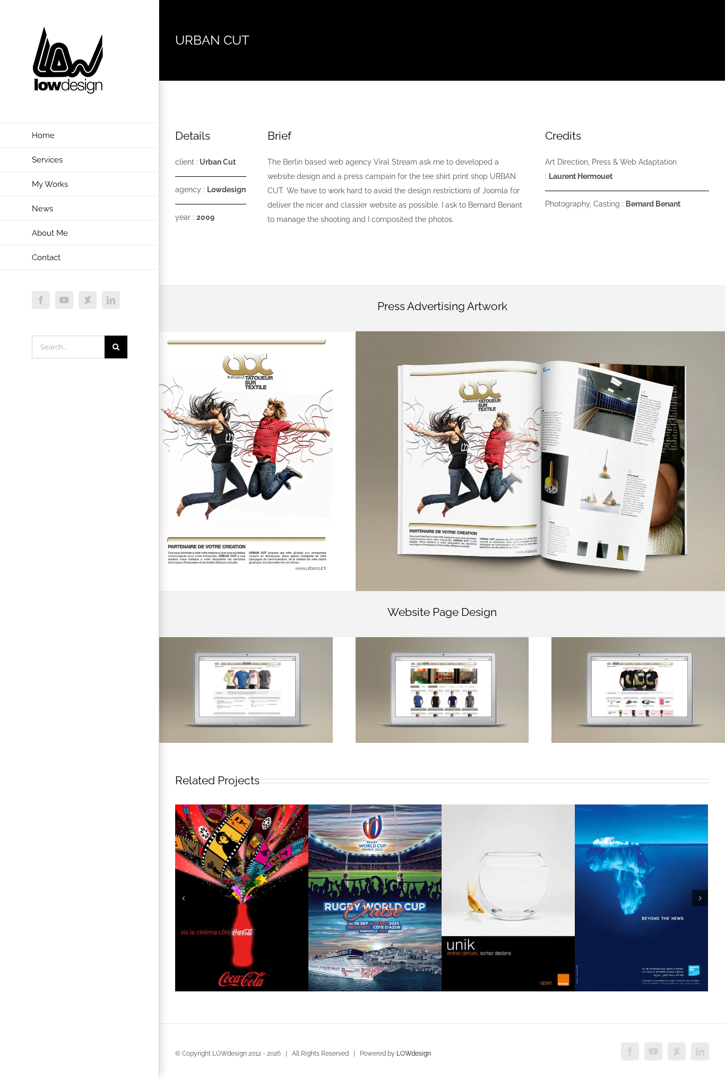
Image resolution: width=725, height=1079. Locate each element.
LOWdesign (413, 1053)
